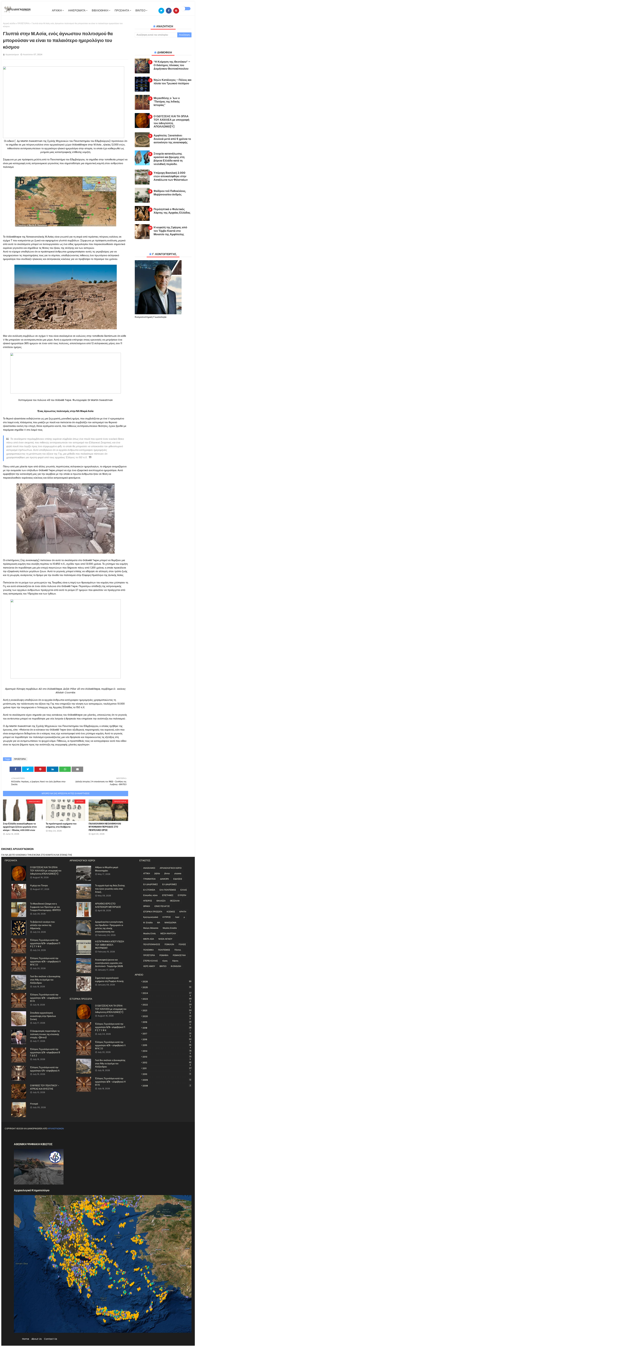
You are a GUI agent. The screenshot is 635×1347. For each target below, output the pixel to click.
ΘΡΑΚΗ (146, 906)
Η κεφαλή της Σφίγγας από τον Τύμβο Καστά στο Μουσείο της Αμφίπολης (170, 231)
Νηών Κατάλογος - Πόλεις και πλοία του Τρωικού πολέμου (172, 81)
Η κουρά (34, 1103)
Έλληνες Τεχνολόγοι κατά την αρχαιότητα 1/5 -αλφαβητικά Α (45, 1069)
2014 (167, 1051)
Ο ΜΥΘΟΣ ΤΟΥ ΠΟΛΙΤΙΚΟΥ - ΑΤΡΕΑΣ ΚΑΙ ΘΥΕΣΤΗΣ (44, 1087)
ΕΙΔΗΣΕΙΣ (177, 879)
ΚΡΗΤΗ (182, 911)
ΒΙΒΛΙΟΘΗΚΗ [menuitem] (100, 10)
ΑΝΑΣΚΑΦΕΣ (149, 868)
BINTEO (163, 966)
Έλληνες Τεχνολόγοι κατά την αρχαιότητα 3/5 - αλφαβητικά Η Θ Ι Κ (45, 998)
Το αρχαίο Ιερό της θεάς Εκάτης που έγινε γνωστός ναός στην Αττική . (110, 889)
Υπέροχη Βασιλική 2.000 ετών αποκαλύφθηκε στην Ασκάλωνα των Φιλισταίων (171, 176)
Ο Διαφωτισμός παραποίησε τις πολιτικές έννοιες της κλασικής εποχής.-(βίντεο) (45, 1034)
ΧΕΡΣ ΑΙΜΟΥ (149, 966)
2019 (167, 1022)
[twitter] (161, 11)
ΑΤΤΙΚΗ (146, 873)
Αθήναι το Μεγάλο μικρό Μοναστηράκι (106, 869)
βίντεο (167, 873)
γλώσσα (177, 873)
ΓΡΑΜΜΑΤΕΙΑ (149, 879)
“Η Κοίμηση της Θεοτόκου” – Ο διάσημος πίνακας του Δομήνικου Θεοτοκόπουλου (172, 65)
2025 (167, 987)
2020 (167, 1016)
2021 (167, 1010)
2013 (167, 1057)
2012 (167, 1062)
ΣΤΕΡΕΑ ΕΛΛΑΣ (150, 960)
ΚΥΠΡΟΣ (167, 917)
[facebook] (169, 11)
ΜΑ (158, 922)
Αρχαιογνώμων (12, 54)
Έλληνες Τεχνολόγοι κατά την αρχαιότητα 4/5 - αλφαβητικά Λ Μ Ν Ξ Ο (45, 961)
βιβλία (157, 873)
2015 (167, 1045)
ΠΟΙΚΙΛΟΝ (169, 944)
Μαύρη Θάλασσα (150, 928)
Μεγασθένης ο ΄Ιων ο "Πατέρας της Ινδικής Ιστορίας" (167, 102)
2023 (167, 999)
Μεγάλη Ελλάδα (170, 928)
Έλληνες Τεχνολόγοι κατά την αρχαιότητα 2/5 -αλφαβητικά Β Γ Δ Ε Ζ (45, 1052)
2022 (167, 1004)
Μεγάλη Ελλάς (149, 933)
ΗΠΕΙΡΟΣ (147, 900)
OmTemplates (32, 1136)
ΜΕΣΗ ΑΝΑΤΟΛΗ (168, 933)
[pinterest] (176, 11)
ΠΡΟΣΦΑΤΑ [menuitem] (122, 10)
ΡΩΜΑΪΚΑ (163, 955)
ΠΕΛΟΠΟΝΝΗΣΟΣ (151, 944)
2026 (167, 981)
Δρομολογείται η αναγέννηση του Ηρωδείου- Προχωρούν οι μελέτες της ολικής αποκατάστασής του (109, 926)
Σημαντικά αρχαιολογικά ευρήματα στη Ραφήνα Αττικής (109, 979)
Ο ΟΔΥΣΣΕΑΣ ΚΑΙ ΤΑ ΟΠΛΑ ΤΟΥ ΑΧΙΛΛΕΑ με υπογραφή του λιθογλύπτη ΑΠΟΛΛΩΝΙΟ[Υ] (171, 121)
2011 (167, 1068)
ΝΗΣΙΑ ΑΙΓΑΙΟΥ (165, 939)
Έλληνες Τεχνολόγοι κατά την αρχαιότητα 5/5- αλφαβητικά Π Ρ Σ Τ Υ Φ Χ (45, 943)
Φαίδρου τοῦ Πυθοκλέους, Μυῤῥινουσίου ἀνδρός (170, 192)
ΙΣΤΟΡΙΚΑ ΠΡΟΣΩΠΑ (152, 911)
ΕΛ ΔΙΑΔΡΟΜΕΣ (150, 884)
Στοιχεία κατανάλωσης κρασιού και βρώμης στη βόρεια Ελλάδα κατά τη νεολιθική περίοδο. (169, 159)
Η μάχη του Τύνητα (39, 885)
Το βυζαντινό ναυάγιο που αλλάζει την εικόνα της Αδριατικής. (42, 925)
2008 (167, 1085)
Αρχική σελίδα (9, 23)
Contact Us (50, 1339)
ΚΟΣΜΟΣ (171, 911)
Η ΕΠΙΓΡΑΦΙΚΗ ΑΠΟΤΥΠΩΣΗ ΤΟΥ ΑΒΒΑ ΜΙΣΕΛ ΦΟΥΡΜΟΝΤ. (109, 945)
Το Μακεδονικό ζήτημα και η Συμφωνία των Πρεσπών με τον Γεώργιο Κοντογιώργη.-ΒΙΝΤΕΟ (45, 907)
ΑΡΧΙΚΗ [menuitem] (57, 10)
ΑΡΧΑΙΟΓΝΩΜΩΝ (56, 1128)
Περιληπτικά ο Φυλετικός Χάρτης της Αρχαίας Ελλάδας (172, 211)
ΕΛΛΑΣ (183, 889)
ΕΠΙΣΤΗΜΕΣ (167, 895)
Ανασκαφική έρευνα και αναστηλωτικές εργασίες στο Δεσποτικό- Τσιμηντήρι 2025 (109, 963)
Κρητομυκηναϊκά (150, 917)
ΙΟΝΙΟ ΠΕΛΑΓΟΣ (162, 906)
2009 (167, 1080)
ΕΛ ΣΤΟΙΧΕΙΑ (149, 889)
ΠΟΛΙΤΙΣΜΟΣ (164, 949)
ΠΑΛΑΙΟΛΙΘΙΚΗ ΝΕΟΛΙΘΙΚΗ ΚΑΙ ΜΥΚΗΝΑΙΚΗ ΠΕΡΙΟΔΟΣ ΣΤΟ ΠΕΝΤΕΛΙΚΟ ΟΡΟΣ (105, 827)
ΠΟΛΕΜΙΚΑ (148, 949)
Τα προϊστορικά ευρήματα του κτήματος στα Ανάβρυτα (61, 825)
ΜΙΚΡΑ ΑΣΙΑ (148, 939)
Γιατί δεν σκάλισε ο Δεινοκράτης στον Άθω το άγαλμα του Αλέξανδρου (45, 979)
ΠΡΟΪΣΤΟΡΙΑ (23, 23)
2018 (167, 1028)
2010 (167, 1074)
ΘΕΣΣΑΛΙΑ (175, 900)
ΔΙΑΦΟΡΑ (164, 879)
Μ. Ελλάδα (148, 922)
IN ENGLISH (176, 966)
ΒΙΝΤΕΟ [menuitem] (140, 10)
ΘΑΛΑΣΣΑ (161, 900)
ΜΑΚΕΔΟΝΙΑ (170, 922)
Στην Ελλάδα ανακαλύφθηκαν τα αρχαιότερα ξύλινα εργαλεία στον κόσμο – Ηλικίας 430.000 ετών (20, 827)
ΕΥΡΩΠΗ (182, 895)
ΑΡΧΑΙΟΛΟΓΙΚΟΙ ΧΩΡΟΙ (170, 868)
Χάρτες (175, 960)
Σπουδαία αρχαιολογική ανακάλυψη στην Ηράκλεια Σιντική (43, 1016)
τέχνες (165, 960)
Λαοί (177, 917)
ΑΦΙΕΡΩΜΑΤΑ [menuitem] (76, 10)
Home (25, 1339)
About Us (36, 1339)
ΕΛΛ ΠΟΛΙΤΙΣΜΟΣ (168, 889)
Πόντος (177, 949)
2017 (167, 1033)
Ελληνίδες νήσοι (150, 895)
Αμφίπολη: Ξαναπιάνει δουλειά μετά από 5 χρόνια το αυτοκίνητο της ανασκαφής (172, 139)
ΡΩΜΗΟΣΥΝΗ (179, 955)
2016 (167, 1039)
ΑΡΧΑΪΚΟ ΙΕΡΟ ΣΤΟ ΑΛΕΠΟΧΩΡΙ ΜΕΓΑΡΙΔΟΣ (108, 905)
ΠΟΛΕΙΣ (182, 944)
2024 (167, 993)
